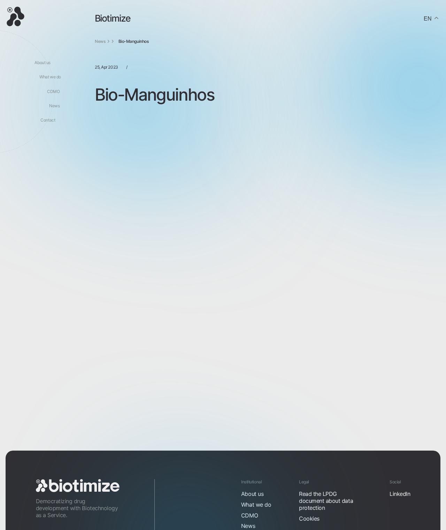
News (54, 105)
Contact (47, 120)
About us (42, 62)
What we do (50, 76)
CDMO (53, 91)
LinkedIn (400, 493)
